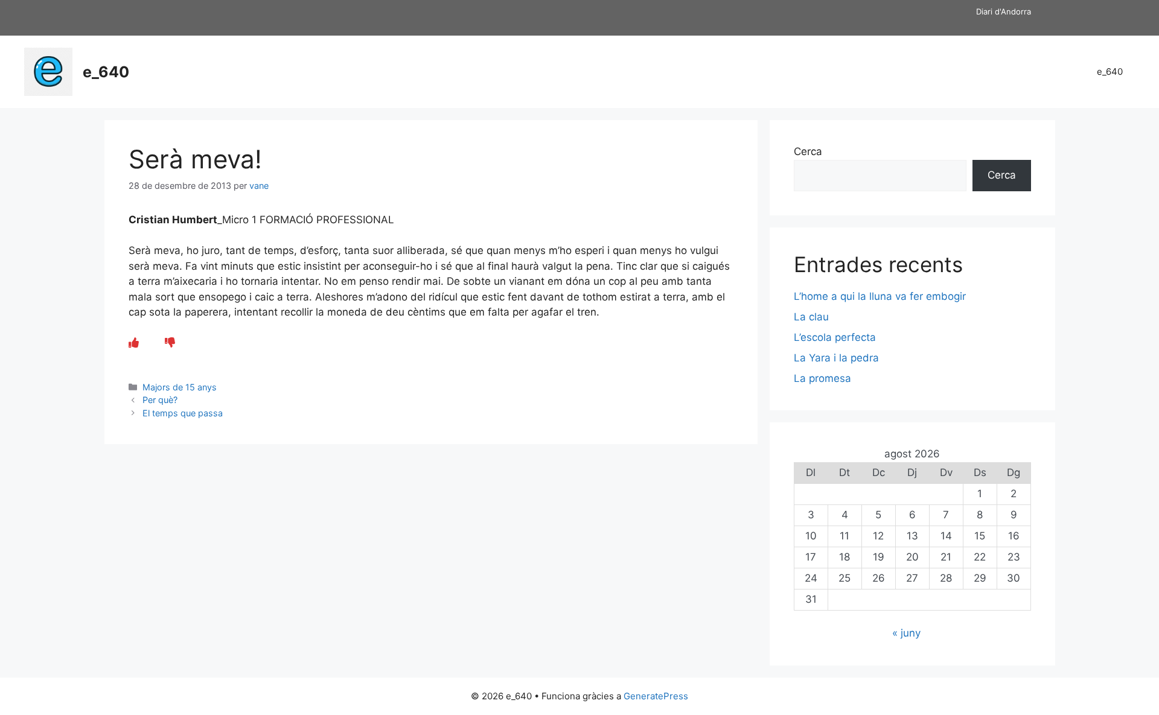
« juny (906, 633)
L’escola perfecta (835, 337)
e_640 (106, 72)
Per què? (159, 400)
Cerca (808, 151)
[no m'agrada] (170, 343)
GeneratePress (656, 696)
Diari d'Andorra (1003, 11)
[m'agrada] (134, 343)
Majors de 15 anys (179, 387)
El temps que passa (182, 413)
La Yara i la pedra (836, 358)
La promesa (822, 378)
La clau (811, 317)
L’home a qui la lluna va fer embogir (880, 296)
